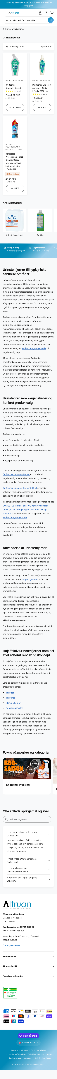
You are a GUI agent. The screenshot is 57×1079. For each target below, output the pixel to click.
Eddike (40, 235)
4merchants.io (39, 1064)
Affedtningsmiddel (14, 235)
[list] (28, 251)
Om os (49, 1054)
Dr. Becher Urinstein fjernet (13, 86)
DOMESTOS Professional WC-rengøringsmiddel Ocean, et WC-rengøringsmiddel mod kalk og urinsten (26, 509)
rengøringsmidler (30, 579)
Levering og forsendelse (16, 1054)
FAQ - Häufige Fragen (43, 1058)
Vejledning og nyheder (36, 1054)
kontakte (14, 1050)
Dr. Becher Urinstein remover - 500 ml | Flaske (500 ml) (41, 88)
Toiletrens (11, 693)
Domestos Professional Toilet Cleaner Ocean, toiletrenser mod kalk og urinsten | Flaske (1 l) (14, 161)
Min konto (24, 1050)
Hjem (7, 29)
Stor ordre (15, 107)
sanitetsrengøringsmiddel (34, 348)
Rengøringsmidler (14, 708)
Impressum (28, 1058)
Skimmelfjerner (13, 703)
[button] (4, 13)
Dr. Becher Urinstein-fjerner (16, 474)
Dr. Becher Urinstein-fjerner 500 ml (20, 488)
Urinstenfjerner (18, 29)
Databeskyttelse (15, 1058)
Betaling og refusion (38, 1050)
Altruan (21, 1064)
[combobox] (28, 20)
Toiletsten (11, 698)
